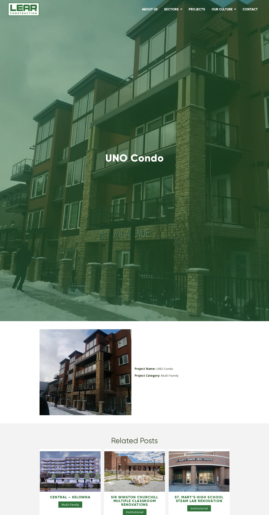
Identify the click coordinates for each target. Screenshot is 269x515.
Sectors (171, 9)
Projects (197, 9)
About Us (150, 9)
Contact (250, 9)
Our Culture (222, 9)
